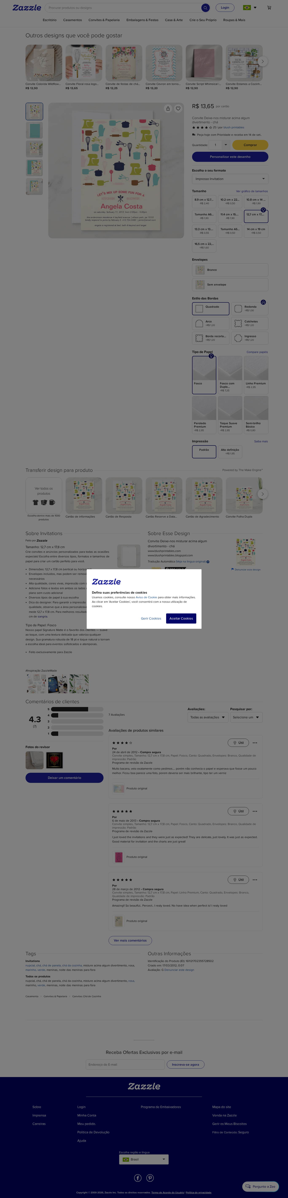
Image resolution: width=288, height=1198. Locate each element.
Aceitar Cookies (181, 618)
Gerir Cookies (151, 618)
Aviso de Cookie (146, 597)
